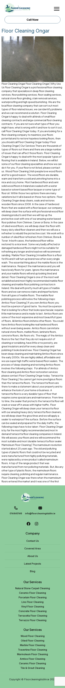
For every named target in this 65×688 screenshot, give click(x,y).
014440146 (16, 513)
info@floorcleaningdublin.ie (40, 513)
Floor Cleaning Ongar (26, 31)
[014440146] (16, 508)
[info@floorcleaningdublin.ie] (40, 508)
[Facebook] (28, 524)
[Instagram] (36, 524)
